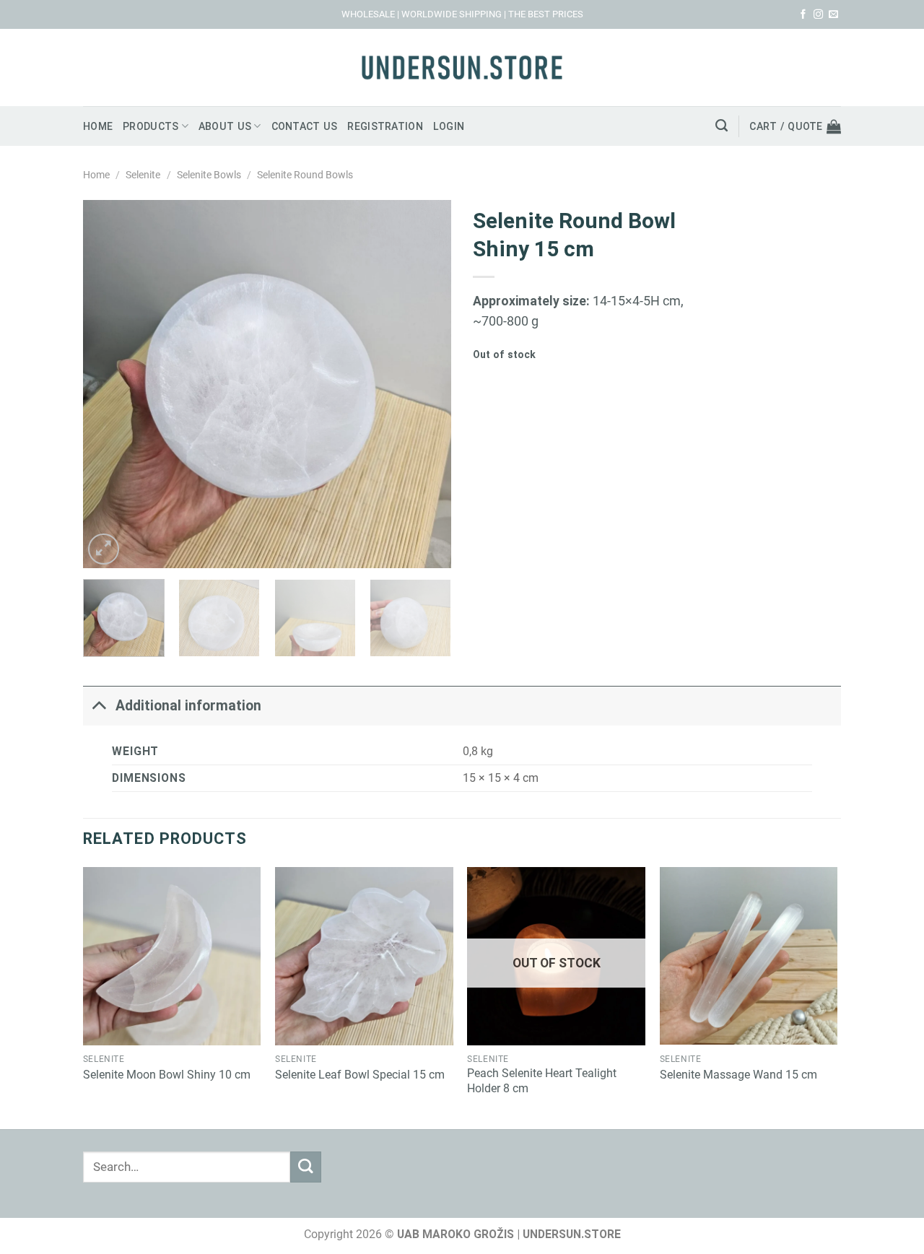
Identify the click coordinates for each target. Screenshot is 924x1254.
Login (448, 126)
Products (150, 126)
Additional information (188, 705)
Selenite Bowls (209, 174)
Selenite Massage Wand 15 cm (738, 1074)
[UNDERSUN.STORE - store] (462, 67)
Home (98, 126)
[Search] (721, 125)
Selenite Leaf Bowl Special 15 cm (360, 1074)
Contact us (304, 126)
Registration (384, 126)
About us (225, 126)
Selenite (143, 174)
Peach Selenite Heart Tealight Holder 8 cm (541, 1080)
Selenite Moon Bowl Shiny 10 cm (166, 1074)
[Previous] (108, 384)
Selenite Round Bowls (305, 174)
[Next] (426, 384)
